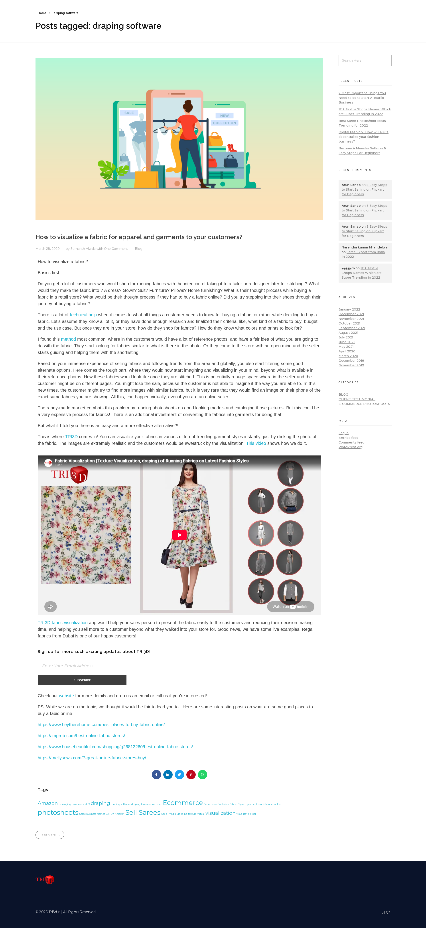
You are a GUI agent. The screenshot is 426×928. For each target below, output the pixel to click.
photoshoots (58, 812)
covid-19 (85, 804)
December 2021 (351, 314)
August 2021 (348, 333)
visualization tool (246, 814)
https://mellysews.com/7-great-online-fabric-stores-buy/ (92, 757)
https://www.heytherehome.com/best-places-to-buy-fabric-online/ (101, 724)
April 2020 (347, 351)
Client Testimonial (357, 399)
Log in (344, 433)
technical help (83, 314)
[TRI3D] (45, 879)
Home (42, 13)
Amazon (48, 803)
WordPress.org (351, 447)
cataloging (65, 804)
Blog (138, 249)
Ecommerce (183, 803)
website (66, 695)
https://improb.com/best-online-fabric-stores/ (81, 735)
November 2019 (351, 365)
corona (76, 804)
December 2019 (351, 361)
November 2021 (351, 319)
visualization (220, 813)
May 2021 (346, 347)
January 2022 (349, 309)
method (68, 339)
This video (256, 443)
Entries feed (348, 438)
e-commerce (154, 804)
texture (192, 814)
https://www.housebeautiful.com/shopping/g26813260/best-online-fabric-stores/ (115, 746)
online (277, 804)
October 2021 (349, 323)
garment (252, 804)
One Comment (116, 249)
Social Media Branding (174, 814)
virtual (201, 814)
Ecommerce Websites (216, 804)
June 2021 (347, 342)
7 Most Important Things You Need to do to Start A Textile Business (362, 97)
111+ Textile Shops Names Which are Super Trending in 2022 (362, 272)
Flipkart (241, 804)
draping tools (138, 804)
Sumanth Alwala (84, 249)
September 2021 (352, 328)
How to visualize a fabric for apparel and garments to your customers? (139, 237)
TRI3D (71, 436)
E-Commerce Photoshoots (364, 404)
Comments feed (351, 442)
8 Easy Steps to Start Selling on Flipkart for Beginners (364, 189)
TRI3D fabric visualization (63, 622)
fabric (233, 804)
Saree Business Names (92, 814)
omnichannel (265, 804)
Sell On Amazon (115, 814)
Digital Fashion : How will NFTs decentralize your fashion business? (364, 136)
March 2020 (348, 356)
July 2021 (346, 337)
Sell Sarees (142, 812)
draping (100, 803)
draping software (120, 804)
